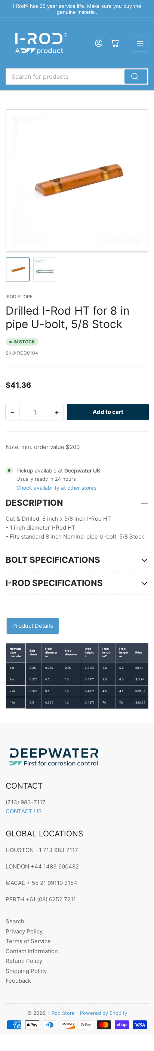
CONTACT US (24, 811)
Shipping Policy (26, 970)
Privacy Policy (24, 931)
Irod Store (19, 296)
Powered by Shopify (103, 1013)
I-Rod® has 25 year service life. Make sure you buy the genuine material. (77, 9)
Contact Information (32, 951)
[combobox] (77, 76)
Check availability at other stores (56, 487)
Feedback (18, 980)
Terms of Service (28, 941)
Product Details (32, 625)
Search (15, 921)
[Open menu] (140, 43)
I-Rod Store (61, 1013)
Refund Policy (24, 960)
